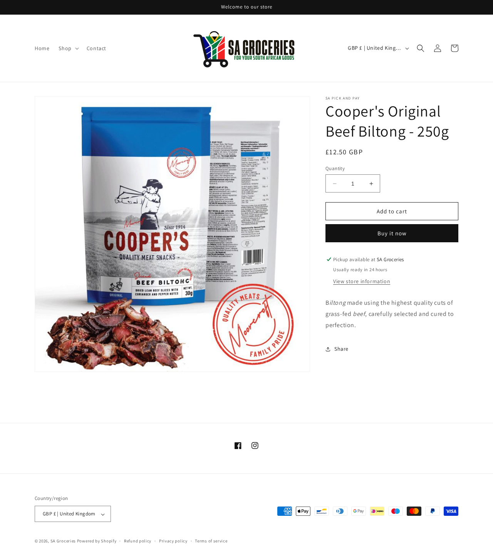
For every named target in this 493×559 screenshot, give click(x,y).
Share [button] (341, 348)
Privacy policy (173, 541)
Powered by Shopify (97, 541)
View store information (361, 281)
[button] (68, 48)
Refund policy (137, 541)
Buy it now (392, 233)
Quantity (335, 168)
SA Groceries (63, 541)
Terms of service (211, 541)
